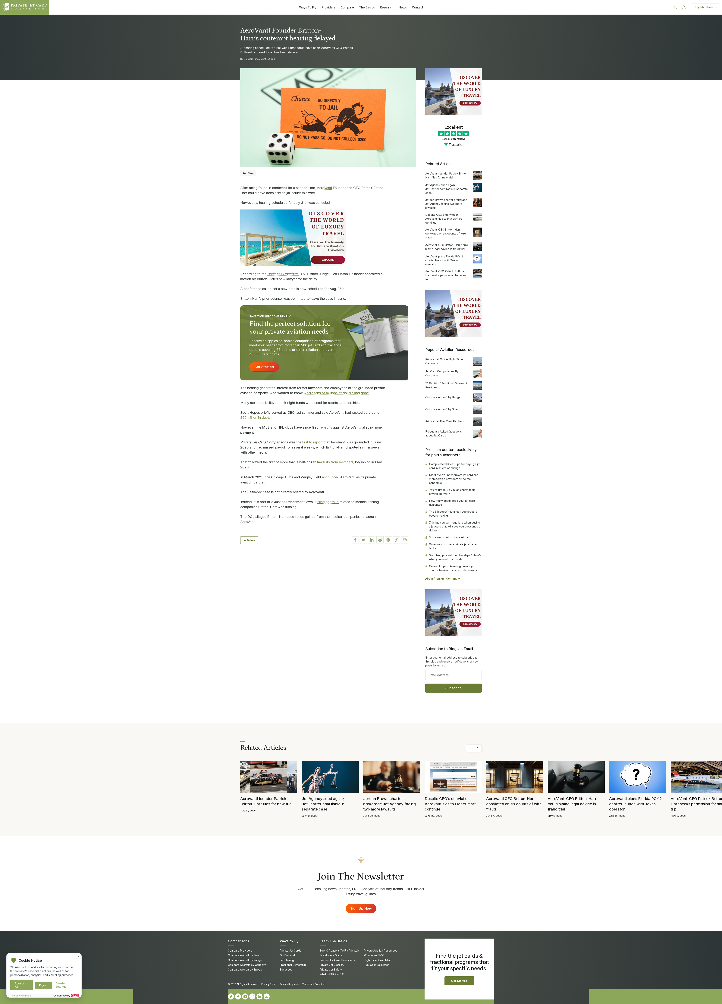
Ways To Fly (307, 7)
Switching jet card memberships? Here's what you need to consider (455, 557)
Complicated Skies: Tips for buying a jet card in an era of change (454, 466)
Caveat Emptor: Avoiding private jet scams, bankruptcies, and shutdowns (453, 568)
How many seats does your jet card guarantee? (452, 502)
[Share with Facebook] (355, 539)
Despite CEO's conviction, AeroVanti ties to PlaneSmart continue (443, 218)
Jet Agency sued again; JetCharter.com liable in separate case (446, 189)
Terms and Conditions (314, 984)
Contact (417, 7)
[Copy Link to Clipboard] (396, 539)
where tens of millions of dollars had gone (336, 393)
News (403, 7)
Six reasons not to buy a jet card (449, 537)
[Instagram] (252, 996)
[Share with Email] (404, 539)
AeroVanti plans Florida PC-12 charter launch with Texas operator (444, 260)
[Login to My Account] (684, 7)
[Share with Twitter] (363, 539)
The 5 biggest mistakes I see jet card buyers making (453, 513)
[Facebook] (238, 996)
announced (330, 477)
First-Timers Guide (331, 955)
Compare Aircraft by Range (442, 397)
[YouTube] (245, 996)
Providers (328, 7)
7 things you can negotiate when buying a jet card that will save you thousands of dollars (455, 526)
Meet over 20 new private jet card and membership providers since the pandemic (453, 479)
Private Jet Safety (331, 969)
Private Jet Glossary (332, 964)
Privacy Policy (269, 984)
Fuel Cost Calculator (376, 964)
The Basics (367, 7)
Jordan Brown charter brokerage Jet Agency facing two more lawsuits (446, 203)
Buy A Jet (286, 969)
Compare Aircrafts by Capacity (247, 964)
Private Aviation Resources (380, 950)
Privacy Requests (289, 984)
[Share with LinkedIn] (371, 539)
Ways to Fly (289, 941)
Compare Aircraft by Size (441, 409)
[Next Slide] (478, 748)
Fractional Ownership (293, 964)
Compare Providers (240, 950)
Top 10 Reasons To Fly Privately (339, 950)
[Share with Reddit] (380, 539)
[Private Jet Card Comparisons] (24, 7)
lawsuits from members (335, 462)
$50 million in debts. (256, 418)
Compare (347, 7)
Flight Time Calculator (377, 960)
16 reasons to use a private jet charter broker (453, 546)
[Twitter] (231, 996)
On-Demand (287, 955)
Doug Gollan (250, 59)
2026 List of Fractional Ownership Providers (447, 385)
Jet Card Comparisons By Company (441, 373)
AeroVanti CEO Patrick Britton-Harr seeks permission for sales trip (445, 275)
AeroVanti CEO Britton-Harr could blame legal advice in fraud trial (446, 247)
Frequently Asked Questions (337, 960)
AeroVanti (324, 188)
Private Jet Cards (290, 950)
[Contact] (267, 996)
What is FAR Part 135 (332, 974)
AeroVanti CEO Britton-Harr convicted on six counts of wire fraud (445, 233)
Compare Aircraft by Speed (245, 969)
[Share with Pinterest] (388, 539)
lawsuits (325, 427)
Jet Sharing (287, 960)
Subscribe (453, 688)
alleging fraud (328, 502)
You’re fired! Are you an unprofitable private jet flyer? (452, 492)
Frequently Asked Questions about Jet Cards (443, 433)
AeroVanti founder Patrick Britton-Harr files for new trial (447, 175)
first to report (312, 442)
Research (386, 7)
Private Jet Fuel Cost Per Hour (444, 421)
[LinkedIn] (259, 996)
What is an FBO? (374, 955)
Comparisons (238, 941)
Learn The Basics (333, 941)
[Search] (675, 7)
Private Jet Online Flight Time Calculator (444, 361)
